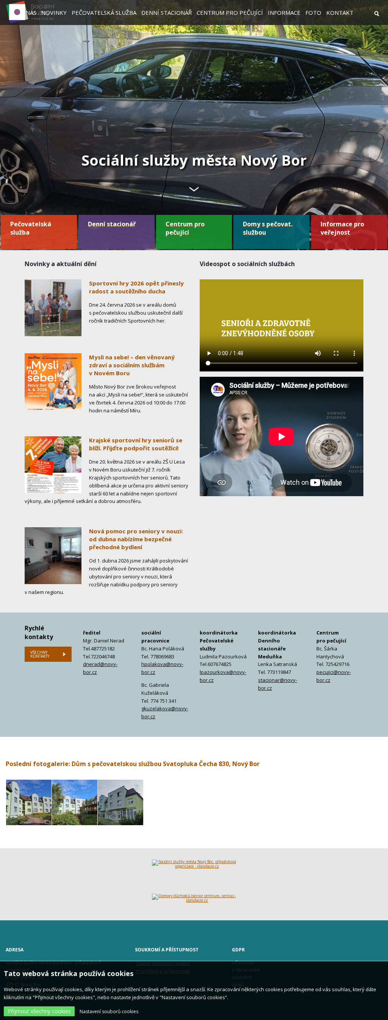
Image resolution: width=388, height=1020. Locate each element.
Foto (313, 12)
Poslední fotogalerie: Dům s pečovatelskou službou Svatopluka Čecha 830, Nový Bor (133, 764)
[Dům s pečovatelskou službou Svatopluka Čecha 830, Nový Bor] (29, 802)
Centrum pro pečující (230, 12)
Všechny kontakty (39, 654)
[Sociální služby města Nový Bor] (30, 22)
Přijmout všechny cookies (39, 1011)
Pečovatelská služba (104, 12)
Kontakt (340, 12)
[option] (194, 125)
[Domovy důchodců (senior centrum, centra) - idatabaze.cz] (194, 901)
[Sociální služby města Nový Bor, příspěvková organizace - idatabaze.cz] (194, 877)
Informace (284, 12)
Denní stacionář (166, 12)
